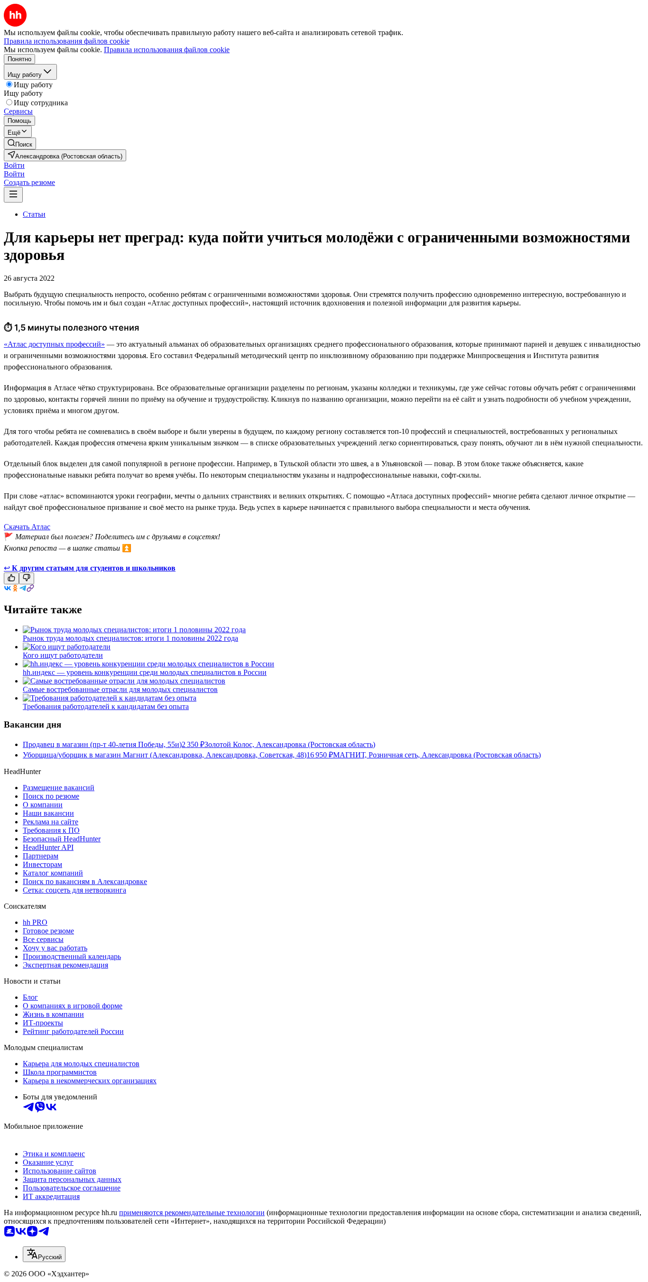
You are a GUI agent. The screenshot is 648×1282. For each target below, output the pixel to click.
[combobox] (44, 1254)
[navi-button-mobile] (13, 195)
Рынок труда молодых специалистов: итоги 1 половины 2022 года (130, 638)
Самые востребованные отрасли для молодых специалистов (120, 689)
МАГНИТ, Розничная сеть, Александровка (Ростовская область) (437, 755)
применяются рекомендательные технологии (192, 1212)
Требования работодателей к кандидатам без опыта (106, 706)
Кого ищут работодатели (63, 655)
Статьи (34, 214)
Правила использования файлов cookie (167, 50)
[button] (14, 165)
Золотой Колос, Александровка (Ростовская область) (289, 744)
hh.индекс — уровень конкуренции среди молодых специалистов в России (145, 672)
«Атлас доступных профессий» (54, 344)
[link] (20, 143)
